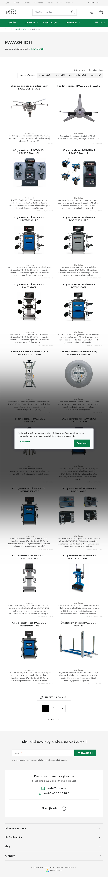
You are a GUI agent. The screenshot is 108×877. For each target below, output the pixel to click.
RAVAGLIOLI (37, 49)
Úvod (7, 2)
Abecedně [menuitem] (96, 75)
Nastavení (25, 441)
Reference (39, 2)
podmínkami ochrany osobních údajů (51, 760)
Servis (50, 2)
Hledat (73, 12)
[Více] (100, 23)
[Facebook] (64, 809)
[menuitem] (13, 23)
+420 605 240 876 (92, 12)
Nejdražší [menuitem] (60, 75)
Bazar (59, 2)
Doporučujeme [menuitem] (27, 75)
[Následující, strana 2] (54, 708)
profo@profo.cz (57, 788)
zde (73, 435)
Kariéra (27, 2)
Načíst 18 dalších (56, 697)
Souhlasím (82, 443)
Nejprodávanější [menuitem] (78, 75)
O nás (16, 2)
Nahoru (56, 719)
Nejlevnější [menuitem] (45, 75)
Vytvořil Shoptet (56, 870)
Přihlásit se (85, 753)
